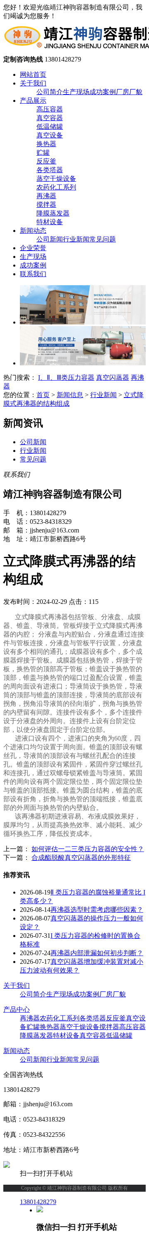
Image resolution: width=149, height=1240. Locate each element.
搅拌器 (46, 204)
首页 (43, 394)
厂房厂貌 (129, 91)
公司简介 (49, 91)
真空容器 (49, 117)
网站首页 (33, 74)
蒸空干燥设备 (56, 178)
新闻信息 (70, 394)
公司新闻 (49, 239)
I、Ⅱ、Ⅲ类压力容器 (66, 377)
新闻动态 (33, 230)
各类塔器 (49, 169)
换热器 (46, 143)
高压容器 (49, 109)
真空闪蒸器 (112, 377)
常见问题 (102, 239)
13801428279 (38, 1201)
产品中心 (16, 1009)
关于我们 (33, 83)
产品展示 (33, 100)
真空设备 (49, 135)
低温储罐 (49, 126)
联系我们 (33, 273)
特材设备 (49, 221)
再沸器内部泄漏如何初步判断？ (96, 952)
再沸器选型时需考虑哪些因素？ (96, 909)
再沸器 (46, 195)
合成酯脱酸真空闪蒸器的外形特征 (81, 857)
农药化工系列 (56, 187)
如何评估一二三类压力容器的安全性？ (87, 848)
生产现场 (76, 91)
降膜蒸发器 (53, 213)
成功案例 (102, 91)
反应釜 (46, 161)
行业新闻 (76, 239)
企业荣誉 (33, 247)
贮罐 (43, 152)
